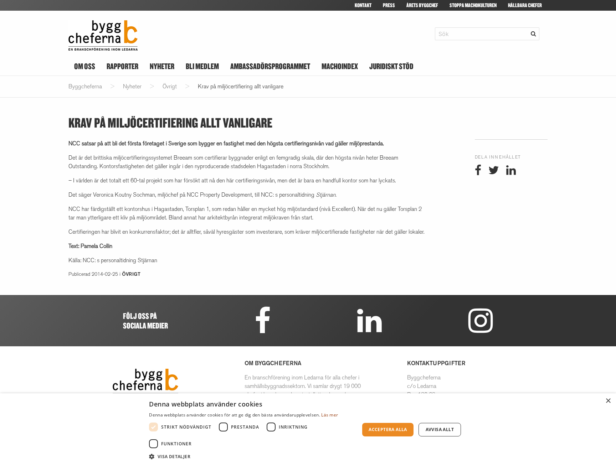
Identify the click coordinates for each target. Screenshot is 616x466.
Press (389, 5)
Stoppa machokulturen (473, 5)
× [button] (608, 401)
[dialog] (308, 429)
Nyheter (162, 66)
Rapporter (122, 66)
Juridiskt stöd (391, 66)
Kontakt (363, 5)
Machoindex (340, 66)
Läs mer (329, 415)
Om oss (84, 66)
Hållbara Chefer (525, 5)
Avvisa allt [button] (440, 429)
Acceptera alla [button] (388, 429)
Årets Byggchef (422, 5)
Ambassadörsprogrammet (270, 66)
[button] (251, 456)
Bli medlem (202, 66)
